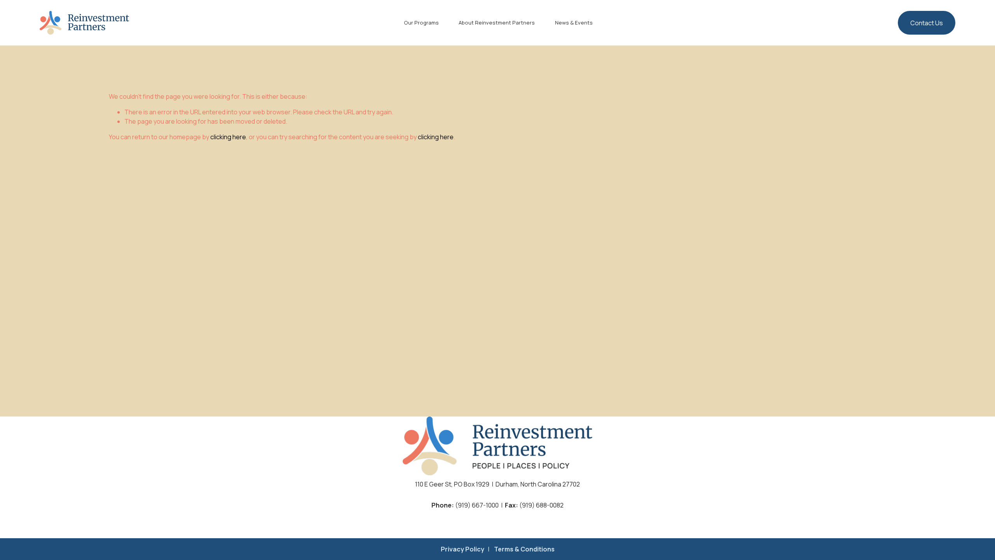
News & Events (574, 22)
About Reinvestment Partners (497, 22)
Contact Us (926, 23)
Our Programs (421, 22)
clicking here (228, 137)
